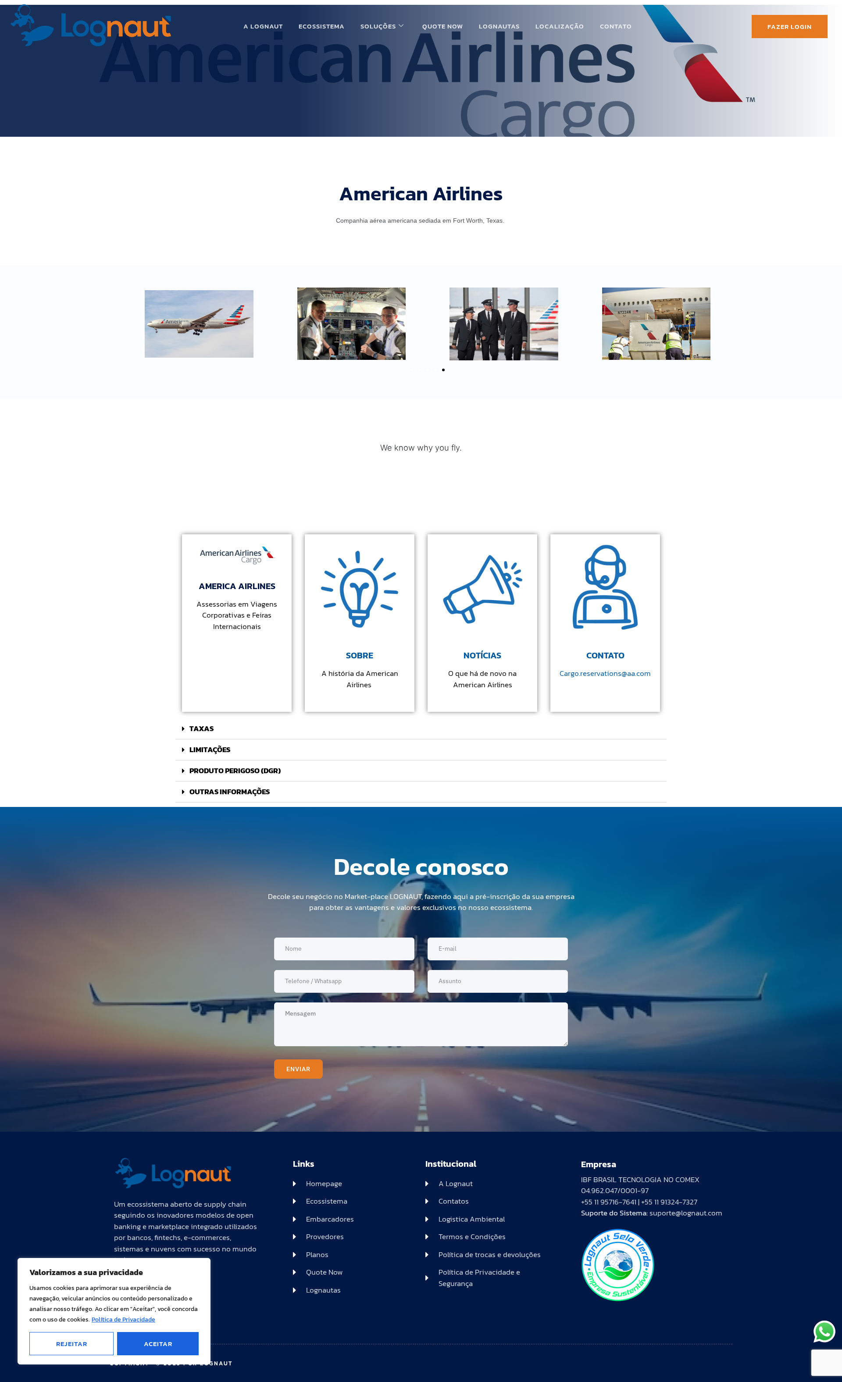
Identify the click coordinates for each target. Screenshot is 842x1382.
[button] (411, 370)
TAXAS (201, 728)
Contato (616, 26)
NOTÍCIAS (482, 655)
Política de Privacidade (123, 1319)
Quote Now (442, 26)
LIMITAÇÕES (209, 749)
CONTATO (605, 655)
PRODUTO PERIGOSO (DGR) (235, 770)
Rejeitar (71, 1344)
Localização (559, 26)
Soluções (378, 26)
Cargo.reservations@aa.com (605, 673)
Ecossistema (322, 26)
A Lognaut (263, 26)
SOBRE (359, 655)
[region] (114, 1311)
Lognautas (499, 26)
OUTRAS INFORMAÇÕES (229, 791)
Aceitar (158, 1344)
